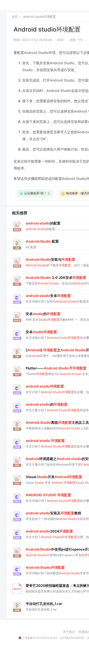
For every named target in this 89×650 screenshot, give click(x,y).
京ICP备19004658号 (72, 637)
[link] (14, 16)
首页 (14, 16)
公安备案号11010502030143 (39, 637)
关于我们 (69, 632)
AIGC (60, 40)
